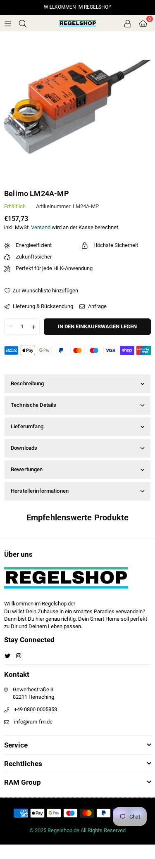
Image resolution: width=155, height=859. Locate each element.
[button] (143, 23)
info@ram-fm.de (33, 722)
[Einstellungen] (127, 23)
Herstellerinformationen (40, 491)
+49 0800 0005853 (35, 709)
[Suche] (22, 23)
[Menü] (7, 23)
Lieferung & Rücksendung (42, 306)
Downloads (24, 448)
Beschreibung (27, 383)
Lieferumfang (27, 426)
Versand (40, 227)
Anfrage (97, 306)
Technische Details (33, 405)
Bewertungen (27, 469)
